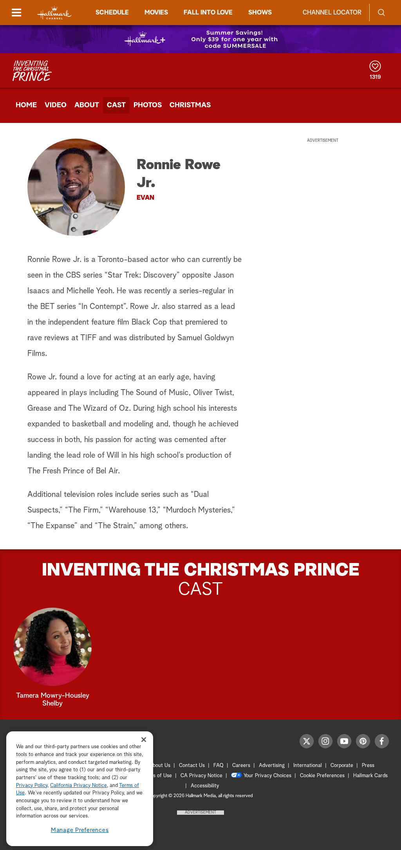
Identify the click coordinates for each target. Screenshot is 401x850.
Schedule (112, 12)
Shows (260, 12)
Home (26, 105)
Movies (156, 12)
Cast (116, 105)
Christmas (190, 105)
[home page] (54, 13)
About (86, 105)
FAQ (218, 765)
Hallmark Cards (370, 775)
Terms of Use (157, 775)
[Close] (143, 739)
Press (368, 765)
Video (56, 105)
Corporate (342, 765)
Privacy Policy (31, 785)
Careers (241, 765)
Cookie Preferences (322, 775)
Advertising (272, 765)
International (307, 765)
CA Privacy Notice (201, 775)
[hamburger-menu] (16, 12)
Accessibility (205, 786)
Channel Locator (332, 12)
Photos (148, 105)
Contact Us (192, 765)
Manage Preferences (80, 830)
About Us (159, 765)
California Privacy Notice (78, 785)
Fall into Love (208, 12)
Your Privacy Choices (267, 775)
